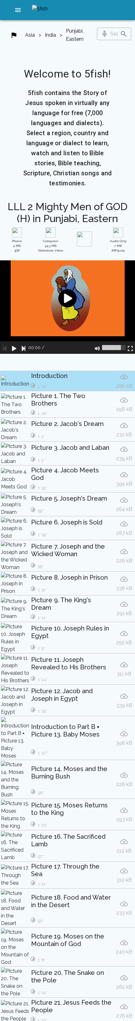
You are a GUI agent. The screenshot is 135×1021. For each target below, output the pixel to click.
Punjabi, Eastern (75, 35)
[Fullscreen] (130, 347)
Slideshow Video (50, 245)
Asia (30, 35)
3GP (17, 245)
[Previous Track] (4, 347)
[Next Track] (23, 347)
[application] (67, 307)
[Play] (14, 347)
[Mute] (97, 347)
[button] (18, 10)
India (50, 35)
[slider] (114, 347)
